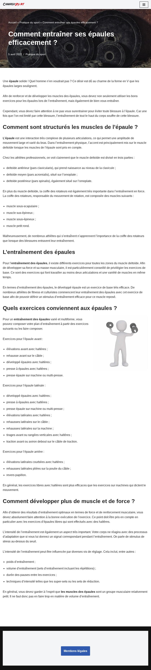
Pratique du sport (30, 22)
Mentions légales (75, 651)
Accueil (12, 22)
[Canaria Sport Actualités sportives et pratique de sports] (14, 4)
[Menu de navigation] (144, 4)
